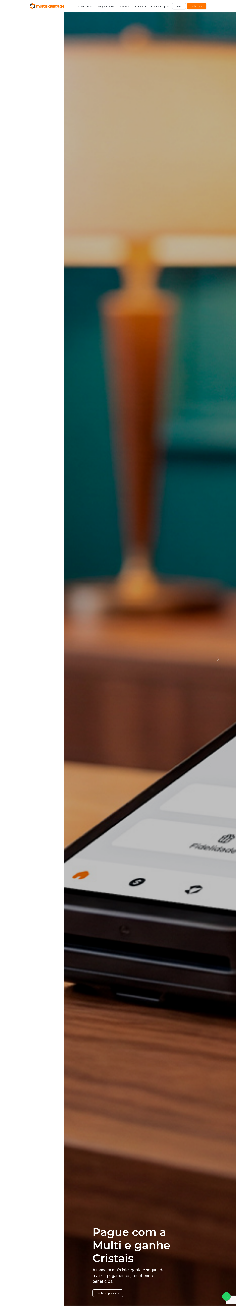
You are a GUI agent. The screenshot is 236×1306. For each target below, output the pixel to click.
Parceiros (124, 6)
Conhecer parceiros (44, 1293)
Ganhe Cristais (85, 6)
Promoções (140, 6)
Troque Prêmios (106, 6)
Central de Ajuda (160, 6)
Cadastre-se (197, 6)
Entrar (179, 6)
